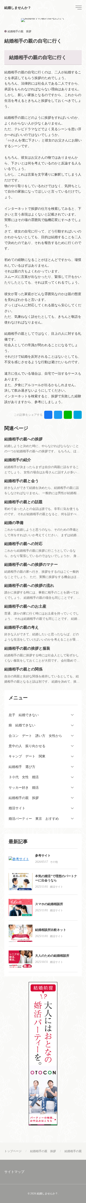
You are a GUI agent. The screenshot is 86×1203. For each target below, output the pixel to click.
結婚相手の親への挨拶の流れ (29, 585)
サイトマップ (14, 1172)
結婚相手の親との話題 (23, 502)
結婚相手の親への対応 (23, 544)
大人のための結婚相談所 (52, 955)
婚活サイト (56, 886)
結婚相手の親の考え (21, 627)
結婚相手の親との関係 (23, 669)
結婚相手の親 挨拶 (19, 31)
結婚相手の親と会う (21, 481)
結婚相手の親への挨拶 (23, 439)
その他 (54, 861)
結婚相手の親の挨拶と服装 (27, 648)
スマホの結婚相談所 (49, 904)
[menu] (78, 7)
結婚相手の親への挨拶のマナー (31, 564)
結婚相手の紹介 (17, 460)
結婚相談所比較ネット (50, 930)
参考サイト (43, 855)
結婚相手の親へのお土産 (25, 606)
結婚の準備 (13, 523)
